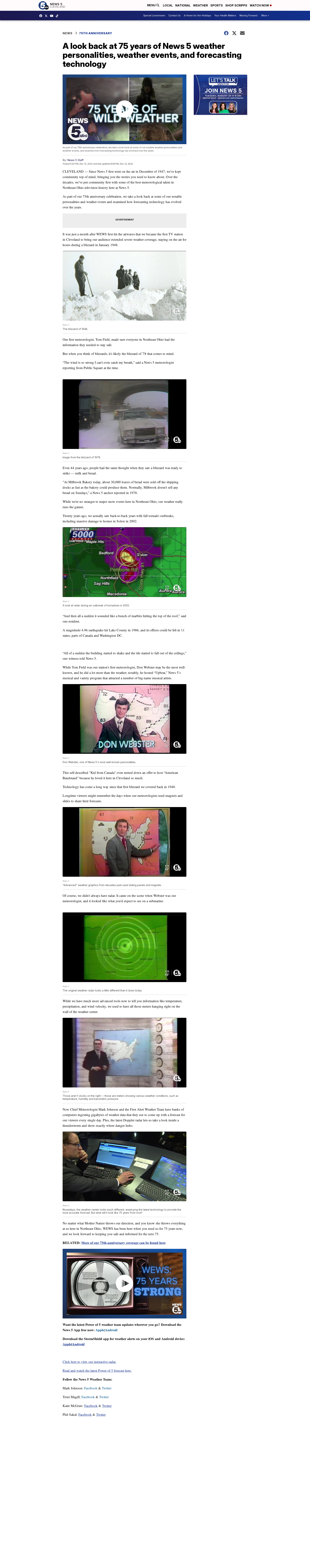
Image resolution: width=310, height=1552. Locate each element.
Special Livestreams (154, 15)
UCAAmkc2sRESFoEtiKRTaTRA (52, 15)
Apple (99, 1329)
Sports (216, 5)
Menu (151, 5)
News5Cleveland (41, 15)
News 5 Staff (75, 160)
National (183, 5)
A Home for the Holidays (197, 15)
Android (111, 1329)
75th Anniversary (95, 33)
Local (168, 5)
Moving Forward (248, 15)
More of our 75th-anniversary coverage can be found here (123, 1242)
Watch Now (260, 5)
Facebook (90, 1388)
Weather (200, 5)
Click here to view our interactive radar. (89, 1361)
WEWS (47, 15)
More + (265, 15)
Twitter (106, 1388)
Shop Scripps (236, 5)
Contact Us (174, 15)
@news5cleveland (58, 15)
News (67, 33)
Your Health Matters (225, 15)
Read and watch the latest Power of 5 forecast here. (97, 1370)
